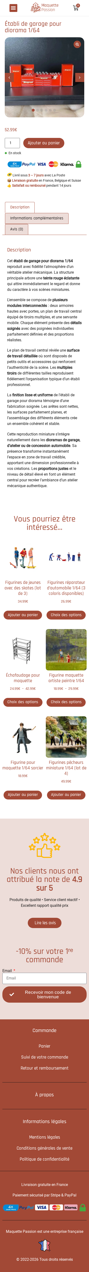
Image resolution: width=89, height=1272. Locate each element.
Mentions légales (44, 1137)
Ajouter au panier (44, 143)
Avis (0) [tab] (16, 229)
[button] (13, 8)
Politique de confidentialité (44, 1159)
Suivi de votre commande (44, 1057)
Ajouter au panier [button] (23, 615)
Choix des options (66, 615)
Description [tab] (19, 207)
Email (7, 971)
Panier (44, 1046)
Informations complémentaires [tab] (36, 218)
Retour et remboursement (45, 1068)
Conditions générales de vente (44, 1148)
